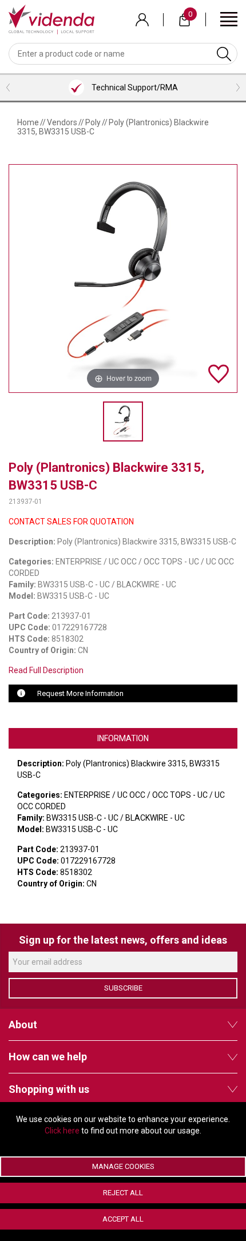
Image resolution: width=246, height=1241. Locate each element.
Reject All (123, 1192)
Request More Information (80, 693)
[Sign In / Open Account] (142, 19)
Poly (93, 122)
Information (123, 738)
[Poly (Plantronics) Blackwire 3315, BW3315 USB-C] (123, 421)
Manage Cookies (123, 1166)
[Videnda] (51, 18)
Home (28, 122)
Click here (62, 1130)
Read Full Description (46, 670)
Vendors (62, 122)
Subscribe (123, 988)
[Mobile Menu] (228, 18)
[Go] (224, 54)
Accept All (123, 1219)
